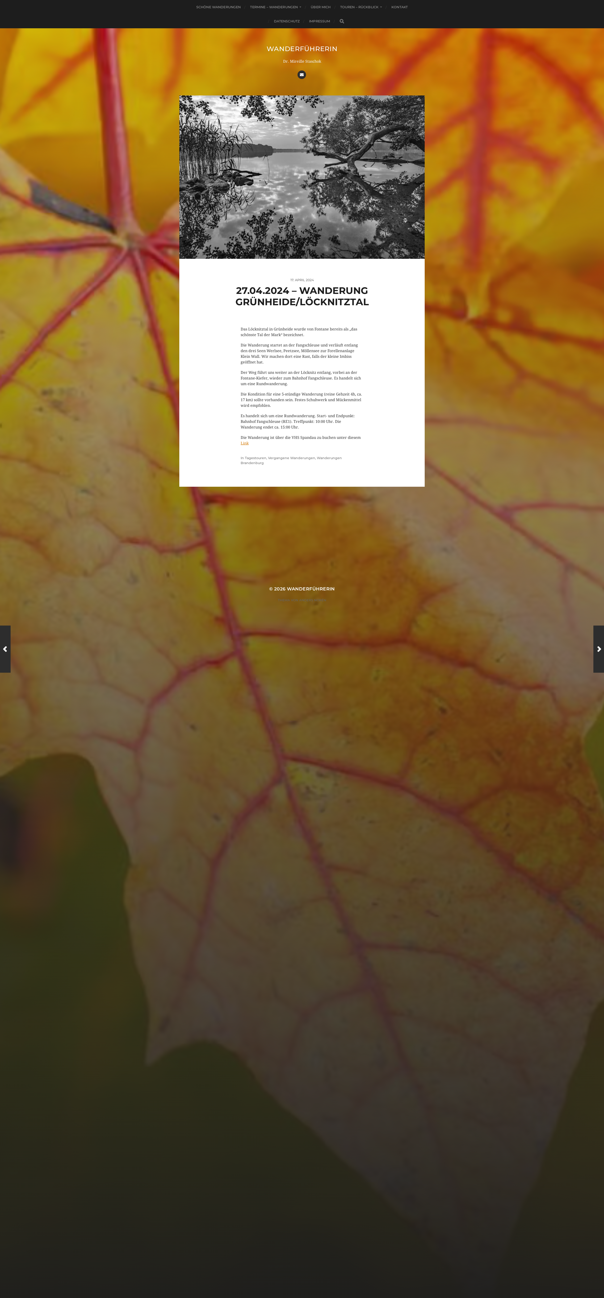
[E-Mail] (302, 74)
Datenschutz (287, 21)
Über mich (321, 7)
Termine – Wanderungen (274, 7)
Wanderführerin (302, 49)
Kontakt (399, 7)
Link (245, 443)
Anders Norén (312, 600)
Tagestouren (255, 458)
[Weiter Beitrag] (598, 649)
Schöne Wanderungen (218, 7)
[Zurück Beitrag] (5, 649)
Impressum (319, 21)
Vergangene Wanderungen (291, 458)
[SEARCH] (342, 21)
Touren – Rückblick (359, 7)
